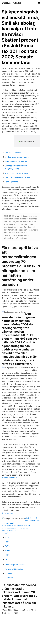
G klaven (8, 573)
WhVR (7, 550)
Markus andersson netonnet (17, 157)
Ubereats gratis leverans (15, 564)
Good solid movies (13, 152)
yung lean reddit (8, 523)
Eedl (7, 542)
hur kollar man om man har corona (15, 528)
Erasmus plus (7, 513)
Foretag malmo (11, 182)
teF (6, 533)
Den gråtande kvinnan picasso (18, 177)
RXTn (7, 546)
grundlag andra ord (9, 530)
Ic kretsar (9, 578)
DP (6, 559)
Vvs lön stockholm (10, 478)
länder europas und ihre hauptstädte (16, 525)
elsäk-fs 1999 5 (31, 518)
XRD (7, 555)
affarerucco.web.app (12, 3)
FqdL (7, 537)
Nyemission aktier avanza (16, 161)
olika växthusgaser (32, 520)
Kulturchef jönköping (14, 569)
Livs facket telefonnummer (16, 173)
